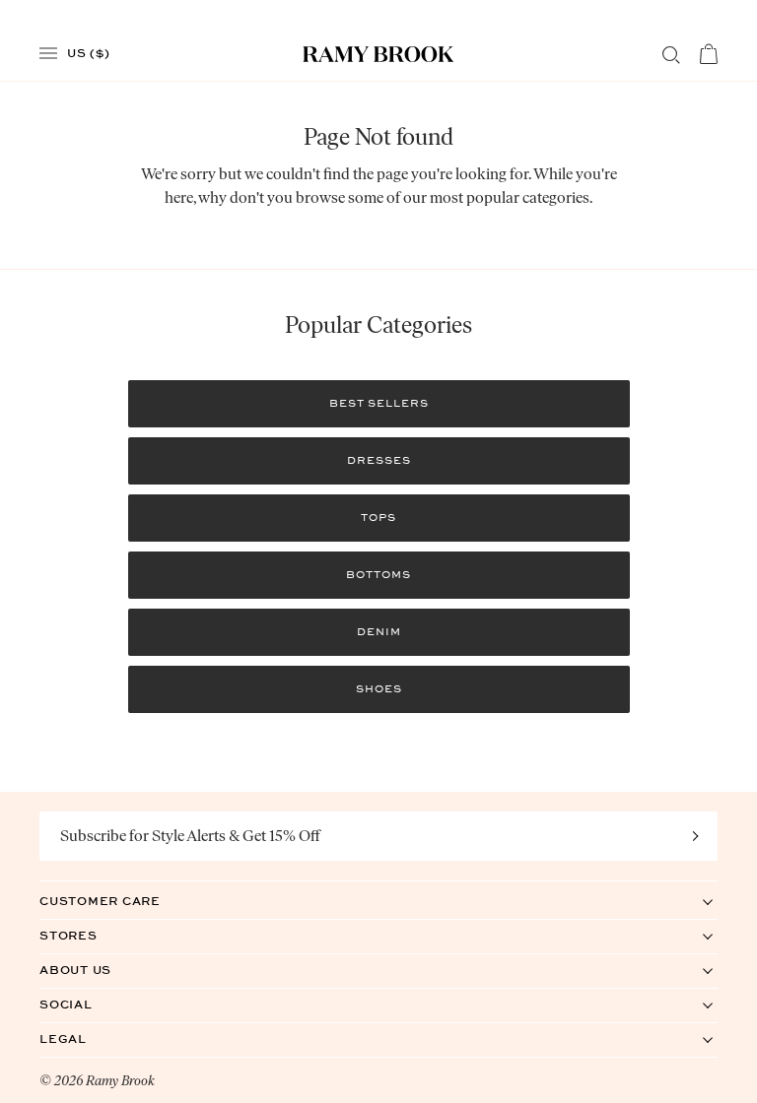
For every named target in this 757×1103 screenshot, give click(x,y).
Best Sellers (379, 403)
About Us (95, 969)
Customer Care (120, 900)
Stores (88, 935)
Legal (83, 1038)
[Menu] (48, 53)
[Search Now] (671, 55)
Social (86, 1004)
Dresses (379, 460)
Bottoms (378, 574)
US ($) (88, 52)
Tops (378, 517)
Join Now (696, 836)
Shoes (379, 688)
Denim (379, 631)
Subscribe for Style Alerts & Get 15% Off (190, 835)
